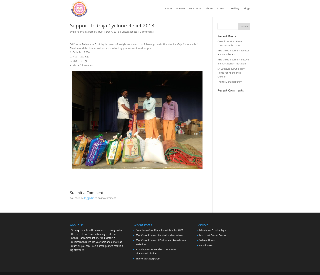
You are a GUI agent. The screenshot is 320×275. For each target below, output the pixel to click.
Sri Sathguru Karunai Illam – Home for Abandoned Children (232, 72)
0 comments (147, 31)
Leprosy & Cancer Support (213, 235)
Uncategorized (129, 31)
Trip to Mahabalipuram (230, 81)
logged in (89, 198)
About (209, 8)
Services (193, 8)
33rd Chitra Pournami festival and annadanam (160, 235)
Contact (222, 8)
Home (168, 8)
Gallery (235, 8)
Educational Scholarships (212, 230)
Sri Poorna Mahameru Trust (88, 31)
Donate (180, 8)
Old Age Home (207, 240)
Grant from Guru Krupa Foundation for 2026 (159, 230)
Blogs (247, 8)
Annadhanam (206, 245)
